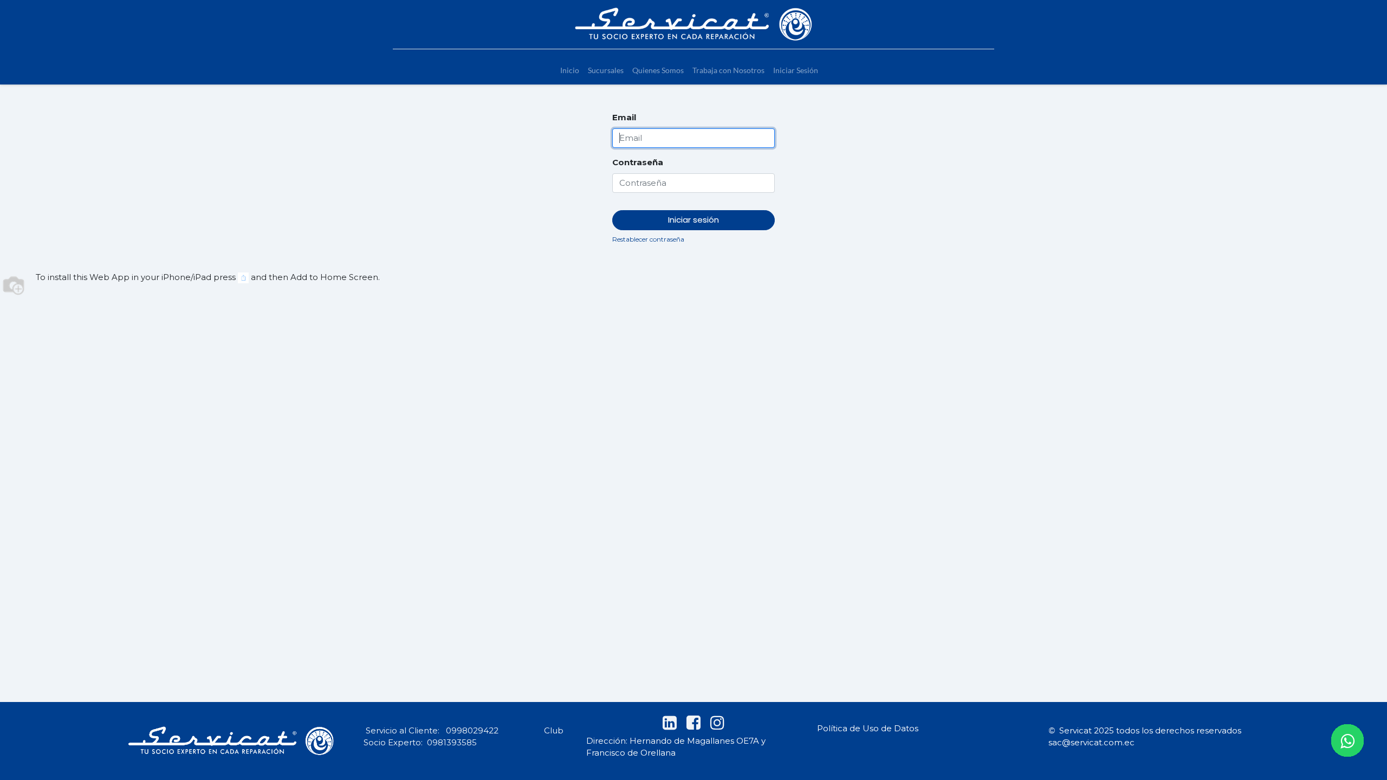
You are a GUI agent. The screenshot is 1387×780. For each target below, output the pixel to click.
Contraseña (637, 162)
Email (624, 117)
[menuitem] (570, 70)
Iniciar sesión (693, 219)
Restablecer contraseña (648, 239)
